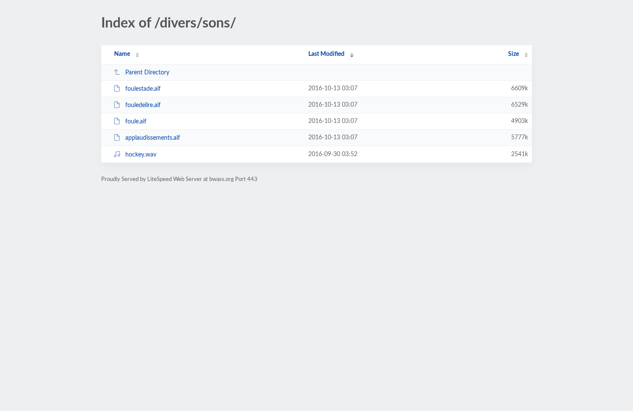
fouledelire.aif (143, 105)
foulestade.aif (143, 89)
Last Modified (326, 54)
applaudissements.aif (152, 138)
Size (513, 54)
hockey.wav (140, 155)
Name (122, 54)
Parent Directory (147, 73)
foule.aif (135, 122)
